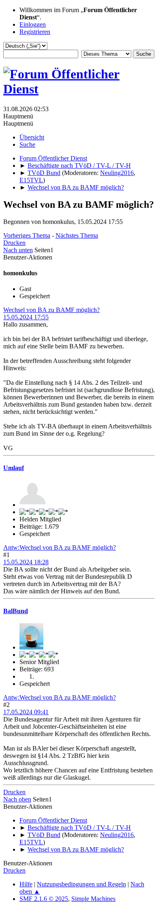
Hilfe (25, 884)
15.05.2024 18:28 (26, 562)
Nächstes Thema (77, 235)
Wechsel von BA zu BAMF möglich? (51, 309)
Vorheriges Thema (26, 235)
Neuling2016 (117, 172)
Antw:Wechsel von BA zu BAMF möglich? (59, 547)
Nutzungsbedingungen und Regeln (81, 884)
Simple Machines (93, 898)
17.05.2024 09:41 (26, 712)
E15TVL (31, 180)
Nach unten (18, 250)
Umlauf (13, 467)
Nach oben (17, 799)
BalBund (15, 610)
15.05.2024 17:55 (26, 317)
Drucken (14, 242)
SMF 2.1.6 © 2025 (43, 898)
